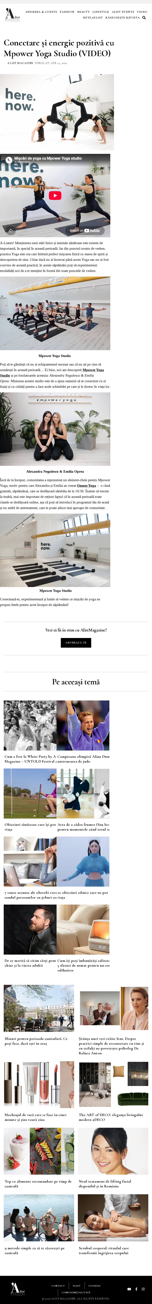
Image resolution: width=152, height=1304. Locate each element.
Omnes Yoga (86, 485)
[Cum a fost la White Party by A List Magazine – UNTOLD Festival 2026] (30, 725)
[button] (144, 17)
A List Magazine (20, 63)
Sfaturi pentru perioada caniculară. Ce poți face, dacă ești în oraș (36, 1041)
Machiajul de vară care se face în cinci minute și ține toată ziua (35, 1117)
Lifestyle (100, 12)
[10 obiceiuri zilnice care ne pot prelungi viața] (83, 862)
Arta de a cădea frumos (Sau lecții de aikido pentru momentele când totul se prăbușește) (93, 827)
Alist (77, 1285)
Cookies (94, 1285)
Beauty (83, 12)
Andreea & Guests (41, 12)
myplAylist (93, 17)
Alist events (123, 12)
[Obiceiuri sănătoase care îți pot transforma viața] (30, 793)
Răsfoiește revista (122, 17)
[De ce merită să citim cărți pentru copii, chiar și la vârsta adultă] (30, 930)
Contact (58, 1285)
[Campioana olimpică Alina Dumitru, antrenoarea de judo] (83, 725)
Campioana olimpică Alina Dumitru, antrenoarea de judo (87, 759)
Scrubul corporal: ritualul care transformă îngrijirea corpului (104, 1250)
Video (142, 12)
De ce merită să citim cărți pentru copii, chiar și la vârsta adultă (37, 963)
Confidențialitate (76, 1292)
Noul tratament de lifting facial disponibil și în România (105, 1184)
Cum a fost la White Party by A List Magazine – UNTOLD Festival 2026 (34, 759)
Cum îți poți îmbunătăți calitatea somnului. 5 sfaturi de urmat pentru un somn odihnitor (93, 965)
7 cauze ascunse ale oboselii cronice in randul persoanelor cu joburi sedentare (36, 895)
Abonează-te (76, 642)
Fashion (67, 12)
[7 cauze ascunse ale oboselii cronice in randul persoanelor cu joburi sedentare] (30, 862)
